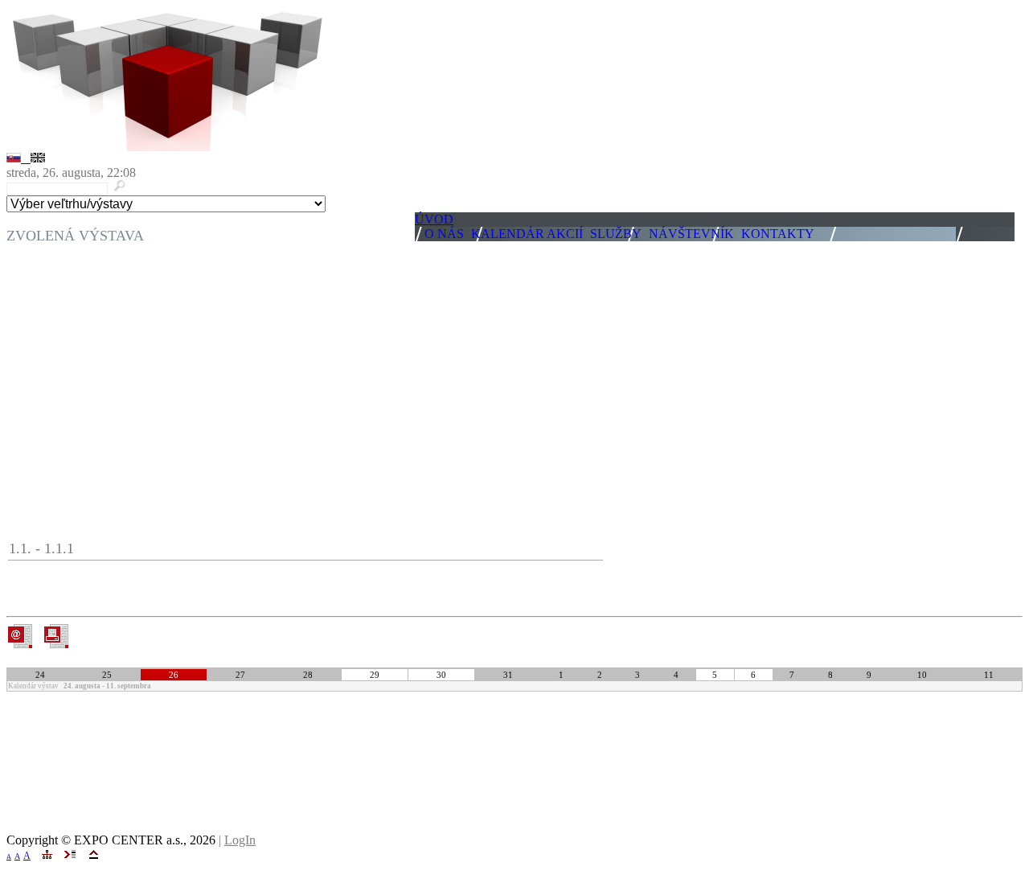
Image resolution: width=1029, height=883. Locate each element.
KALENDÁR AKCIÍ (527, 233)
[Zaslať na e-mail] (19, 644)
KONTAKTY (777, 233)
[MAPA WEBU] (47, 854)
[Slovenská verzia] (18, 158)
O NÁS (444, 233)
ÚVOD (434, 219)
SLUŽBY (616, 233)
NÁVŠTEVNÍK (691, 233)
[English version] (38, 158)
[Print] (56, 636)
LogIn (240, 840)
